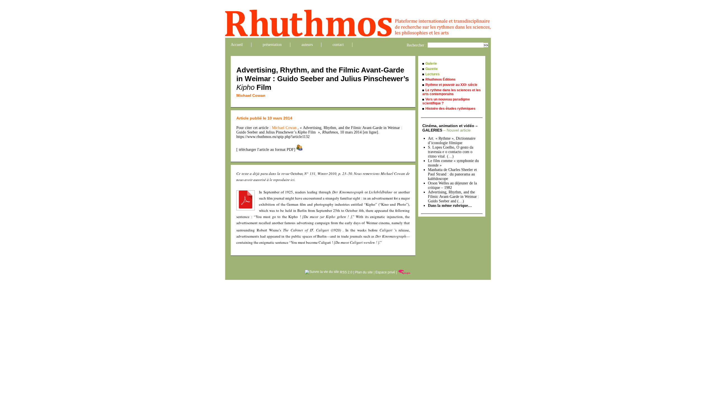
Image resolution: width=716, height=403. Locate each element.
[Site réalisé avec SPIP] (404, 272)
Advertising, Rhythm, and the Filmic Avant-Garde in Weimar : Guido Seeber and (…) (453, 196)
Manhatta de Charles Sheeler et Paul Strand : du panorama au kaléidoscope (452, 174)
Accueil (237, 45)
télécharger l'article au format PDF (266, 149)
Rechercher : (417, 45)
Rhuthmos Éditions (440, 79)
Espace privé (385, 272)
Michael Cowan (250, 95)
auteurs (307, 45)
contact (338, 45)
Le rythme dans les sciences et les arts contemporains (451, 92)
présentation (272, 45)
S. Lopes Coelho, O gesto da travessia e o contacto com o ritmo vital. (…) (450, 151)
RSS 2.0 (345, 272)
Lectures (432, 74)
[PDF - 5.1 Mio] (246, 207)
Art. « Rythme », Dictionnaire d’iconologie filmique (451, 140)
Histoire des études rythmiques (450, 109)
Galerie (431, 63)
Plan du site (364, 272)
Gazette (431, 69)
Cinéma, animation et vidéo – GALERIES (450, 127)
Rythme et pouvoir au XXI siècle (451, 85)
